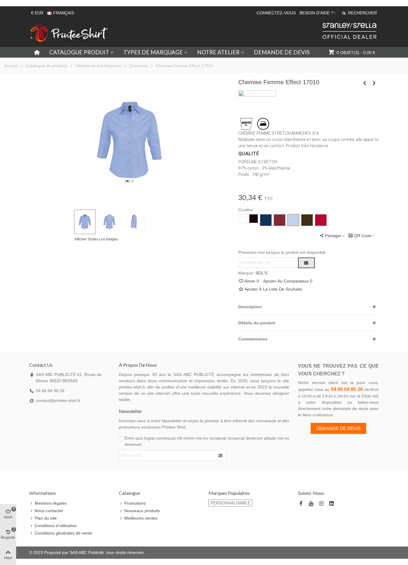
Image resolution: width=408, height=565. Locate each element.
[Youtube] (311, 504)
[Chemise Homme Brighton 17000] (364, 83)
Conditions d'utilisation (56, 525)
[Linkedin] (331, 504)
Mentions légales (51, 503)
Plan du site (46, 518)
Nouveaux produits (142, 510)
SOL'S (261, 273)
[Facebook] (300, 504)
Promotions (135, 503)
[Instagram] (321, 504)
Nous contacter (49, 510)
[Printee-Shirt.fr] (69, 33)
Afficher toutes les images (96, 239)
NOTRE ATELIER (218, 52)
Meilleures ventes (140, 518)
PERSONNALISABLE (230, 502)
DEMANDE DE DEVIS (282, 52)
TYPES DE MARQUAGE (153, 52)
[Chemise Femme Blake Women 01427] (374, 83)
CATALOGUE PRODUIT (79, 52)
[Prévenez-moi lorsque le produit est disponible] (306, 262)
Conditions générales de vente (63, 533)
